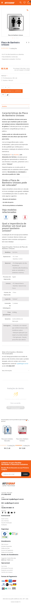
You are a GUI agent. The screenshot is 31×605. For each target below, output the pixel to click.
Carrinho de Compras (6, 572)
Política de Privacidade (7, 552)
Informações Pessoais (7, 568)
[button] (24, 2)
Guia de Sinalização (6, 522)
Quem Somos (4, 518)
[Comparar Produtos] (7, 95)
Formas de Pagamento (7, 550)
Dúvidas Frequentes (6, 546)
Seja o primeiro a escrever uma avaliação (15, 407)
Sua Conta (4, 566)
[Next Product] (29, 42)
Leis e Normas (5, 520)
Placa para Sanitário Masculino (7, 440)
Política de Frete (5, 548)
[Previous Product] (27, 42)
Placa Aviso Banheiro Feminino (22, 440)
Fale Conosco (4, 544)
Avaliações (4, 524)
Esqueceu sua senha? (7, 570)
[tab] (15, 106)
